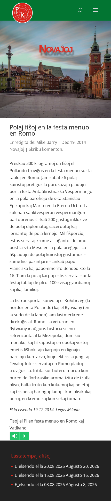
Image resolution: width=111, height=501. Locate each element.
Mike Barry (46, 142)
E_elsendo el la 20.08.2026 (40, 466)
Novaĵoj (17, 149)
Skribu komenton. (46, 149)
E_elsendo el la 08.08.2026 (40, 484)
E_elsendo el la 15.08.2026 (40, 475)
